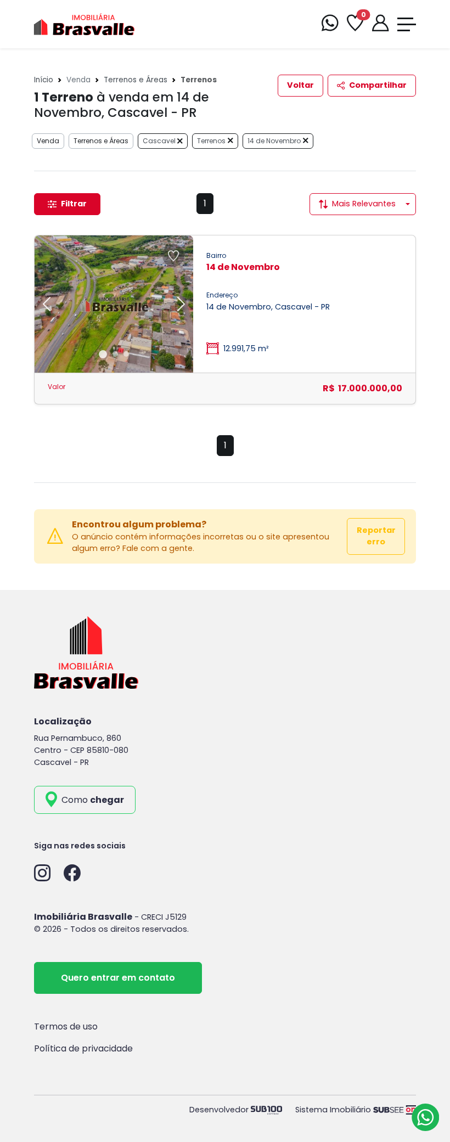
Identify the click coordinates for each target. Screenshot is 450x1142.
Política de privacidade (83, 1048)
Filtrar (74, 203)
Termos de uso (66, 1026)
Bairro (216, 255)
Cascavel (160, 140)
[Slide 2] (115, 354)
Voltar (300, 85)
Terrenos (211, 140)
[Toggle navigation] (406, 24)
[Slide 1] (103, 354)
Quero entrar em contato (118, 977)
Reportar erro (376, 536)
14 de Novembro (274, 140)
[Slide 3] (126, 354)
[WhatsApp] (330, 24)
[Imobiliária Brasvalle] (84, 23)
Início (43, 80)
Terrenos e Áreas (135, 80)
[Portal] (380, 24)
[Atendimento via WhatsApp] (425, 1117)
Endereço (222, 295)
